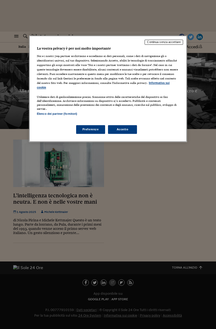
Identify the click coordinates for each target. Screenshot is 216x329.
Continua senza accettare (164, 42)
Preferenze (90, 129)
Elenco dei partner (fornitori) (57, 114)
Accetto (123, 129)
